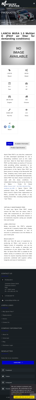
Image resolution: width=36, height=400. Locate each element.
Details (10, 143)
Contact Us (6, 322)
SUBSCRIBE (17, 362)
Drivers (5, 318)
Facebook (9, 370)
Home (3, 22)
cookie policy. (18, 394)
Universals (6, 338)
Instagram (9, 382)
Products (10, 22)
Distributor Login (8, 345)
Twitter (8, 376)
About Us (5, 334)
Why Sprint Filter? (8, 311)
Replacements (7, 315)
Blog (4, 341)
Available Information (21, 143)
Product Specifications (18, 147)
